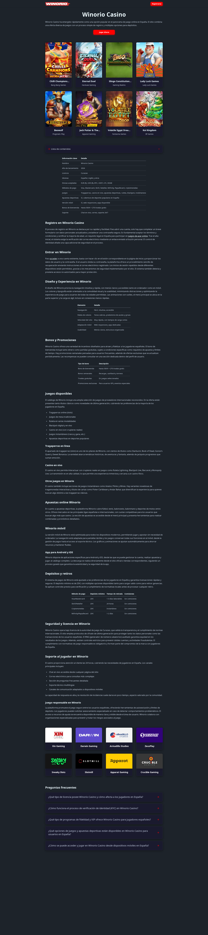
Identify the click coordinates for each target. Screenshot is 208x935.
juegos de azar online (138, 236)
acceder (53, 258)
